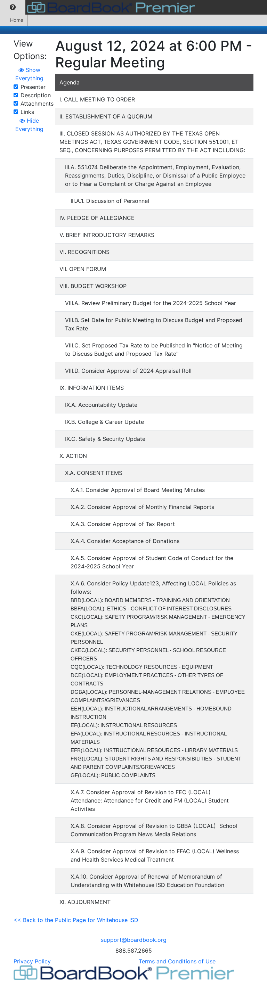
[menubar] (99, 7)
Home (16, 20)
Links (27, 111)
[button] (12, 7)
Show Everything (29, 74)
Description (36, 95)
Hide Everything (29, 124)
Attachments (37, 103)
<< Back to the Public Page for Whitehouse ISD (76, 919)
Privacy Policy (32, 961)
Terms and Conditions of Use (177, 961)
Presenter (33, 86)
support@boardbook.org (134, 939)
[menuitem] (12, 7)
